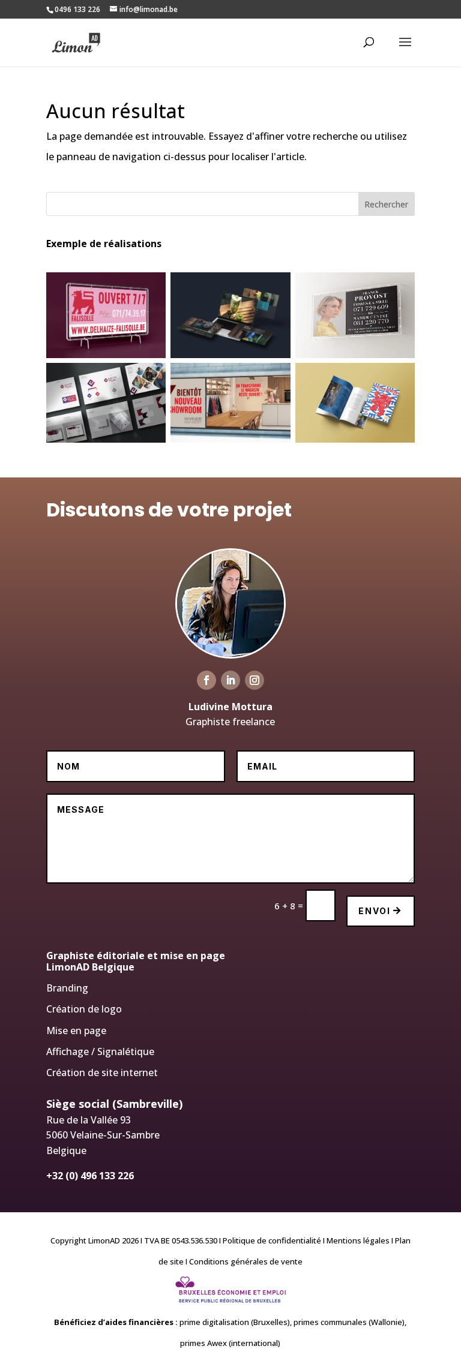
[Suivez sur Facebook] (206, 680)
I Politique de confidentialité (269, 1240)
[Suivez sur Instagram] (254, 680)
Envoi (374, 911)
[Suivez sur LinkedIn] (230, 680)
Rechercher (386, 204)
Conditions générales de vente (246, 1261)
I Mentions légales (355, 1240)
